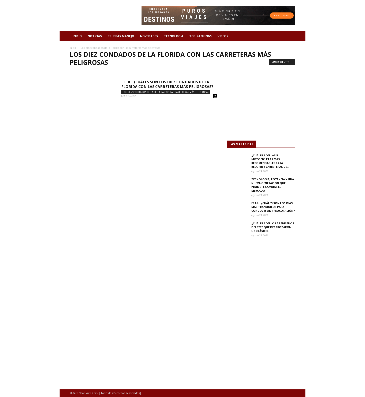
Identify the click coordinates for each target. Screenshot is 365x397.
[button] (290, 36)
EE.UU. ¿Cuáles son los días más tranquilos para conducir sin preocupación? (273, 207)
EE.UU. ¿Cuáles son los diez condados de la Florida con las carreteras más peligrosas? (167, 84)
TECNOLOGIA (173, 36)
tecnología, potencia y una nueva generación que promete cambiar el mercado (272, 184)
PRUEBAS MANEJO (121, 36)
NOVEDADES (149, 36)
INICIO (77, 36)
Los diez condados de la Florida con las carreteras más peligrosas (166, 91)
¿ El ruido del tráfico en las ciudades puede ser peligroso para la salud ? (121, 71)
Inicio (73, 48)
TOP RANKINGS (200, 36)
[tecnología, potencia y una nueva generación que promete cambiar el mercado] (237, 184)
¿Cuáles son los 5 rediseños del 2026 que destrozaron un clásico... (272, 227)
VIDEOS (223, 36)
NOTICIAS (95, 36)
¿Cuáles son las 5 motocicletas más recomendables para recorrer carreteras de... (270, 161)
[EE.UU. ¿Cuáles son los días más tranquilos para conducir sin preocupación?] (237, 208)
